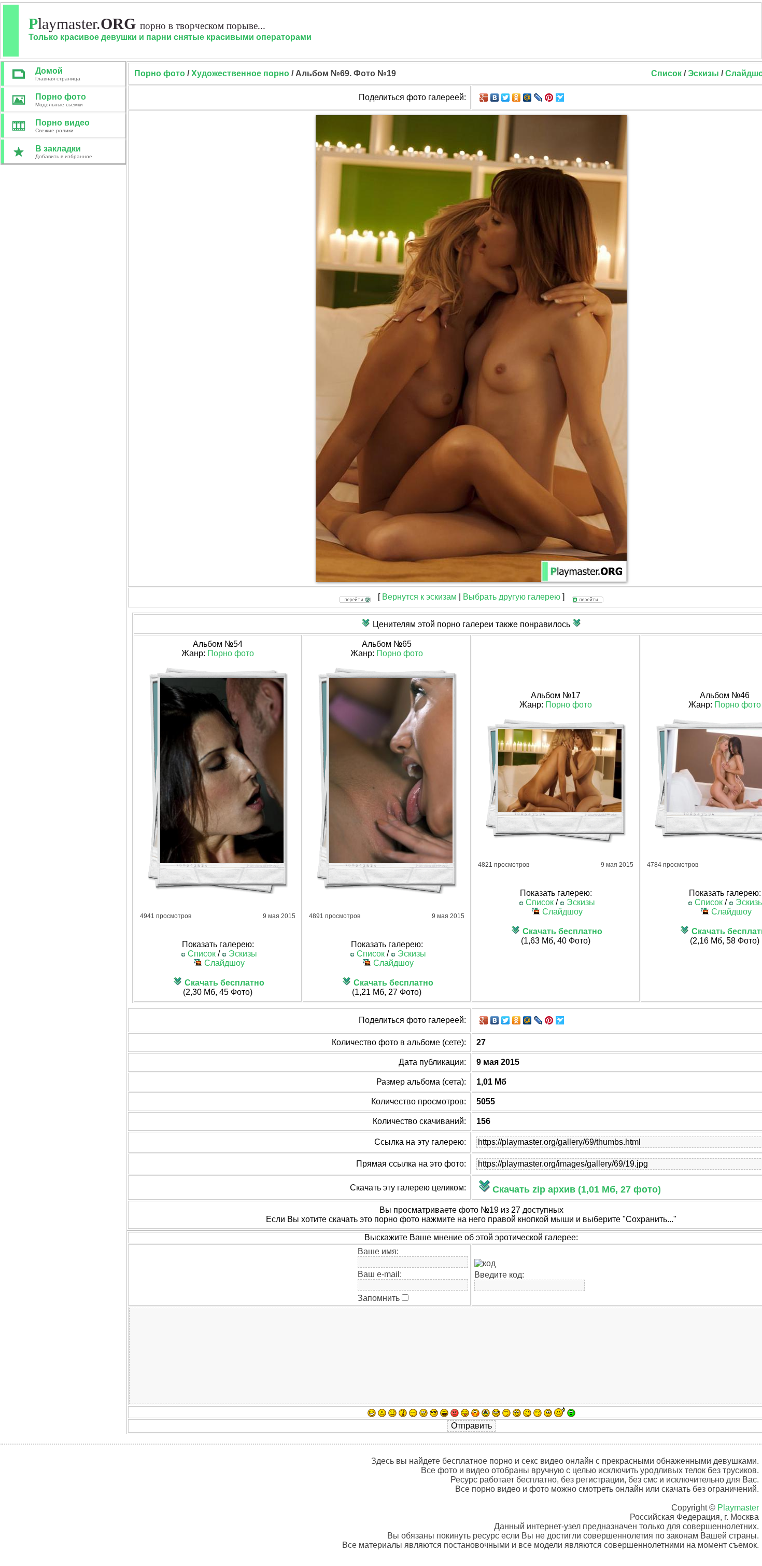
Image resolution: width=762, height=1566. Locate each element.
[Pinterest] (549, 97)
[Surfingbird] (560, 97)
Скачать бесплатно (224, 982)
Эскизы (703, 73)
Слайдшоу (224, 963)
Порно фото (230, 653)
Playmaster (738, 1507)
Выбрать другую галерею (511, 596)
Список (666, 73)
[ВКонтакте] (494, 97)
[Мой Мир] (527, 97)
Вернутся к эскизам (419, 596)
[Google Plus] (483, 97)
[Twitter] (505, 97)
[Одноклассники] (516, 97)
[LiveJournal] (538, 97)
